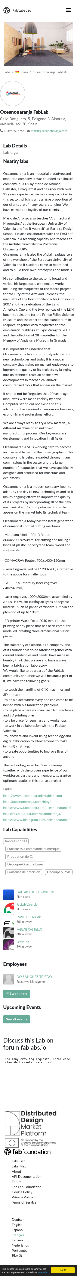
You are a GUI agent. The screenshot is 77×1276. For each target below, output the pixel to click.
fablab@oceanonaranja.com (49, 131)
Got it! (63, 1269)
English (17, 1225)
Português (19, 1250)
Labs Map (19, 1166)
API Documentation (26, 1176)
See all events (16, 1019)
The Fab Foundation (26, 1187)
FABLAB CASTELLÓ (29, 929)
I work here (18, 993)
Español (18, 1230)
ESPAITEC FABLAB (28, 917)
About (16, 1171)
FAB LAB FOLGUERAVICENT (35, 892)
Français (18, 1235)
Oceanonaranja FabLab (50, 72)
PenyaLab (22, 942)
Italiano (17, 1240)
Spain (23, 72)
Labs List (18, 1161)
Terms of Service (24, 1202)
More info (42, 1272)
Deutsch (18, 1219)
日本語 (17, 1256)
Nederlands (20, 1245)
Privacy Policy (22, 1197)
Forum (16, 1182)
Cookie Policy (22, 1192)
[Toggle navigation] (68, 10)
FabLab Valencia (26, 904)
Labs (6, 72)
